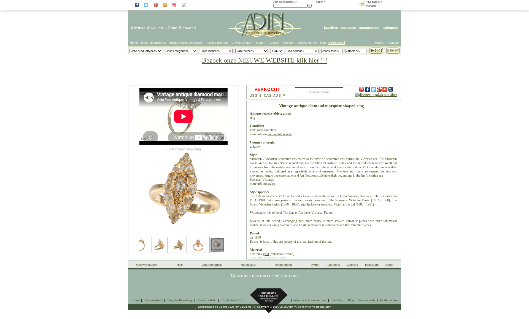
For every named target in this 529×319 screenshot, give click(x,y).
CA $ (267, 96)
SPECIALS (336, 42)
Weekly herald (307, 42)
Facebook (333, 264)
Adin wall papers (147, 264)
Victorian (268, 180)
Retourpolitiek (207, 300)
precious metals (278, 258)
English (379, 42)
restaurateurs (369, 28)
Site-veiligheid (153, 300)
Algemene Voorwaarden (310, 300)
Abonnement (283, 264)
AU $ (277, 96)
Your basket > (374, 2)
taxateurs (348, 28)
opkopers (390, 28)
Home (134, 42)
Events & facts (259, 242)
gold (266, 254)
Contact (274, 42)
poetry (288, 242)
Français (393, 42)
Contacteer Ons (232, 300)
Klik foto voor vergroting (183, 149)
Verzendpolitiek (212, 264)
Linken (389, 264)
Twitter (315, 264)
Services (288, 42)
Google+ (352, 264)
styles (271, 184)
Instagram (372, 264)
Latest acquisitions (153, 42)
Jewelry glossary (217, 42)
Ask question (387, 95)
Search (260, 42)
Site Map (337, 300)
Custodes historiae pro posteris (265, 275)
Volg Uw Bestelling (180, 300)
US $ (253, 96)
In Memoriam (389, 300)
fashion (313, 242)
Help (180, 264)
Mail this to (363, 95)
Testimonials (367, 300)
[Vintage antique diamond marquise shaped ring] (183, 190)
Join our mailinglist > (285, 2)
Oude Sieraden (182, 28)
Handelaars (248, 264)
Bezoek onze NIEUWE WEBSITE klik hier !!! (264, 60)
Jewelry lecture (242, 42)
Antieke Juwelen (147, 28)
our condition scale (280, 134)
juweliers (331, 28)
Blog (323, 42)
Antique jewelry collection (186, 42)
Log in (319, 2)
